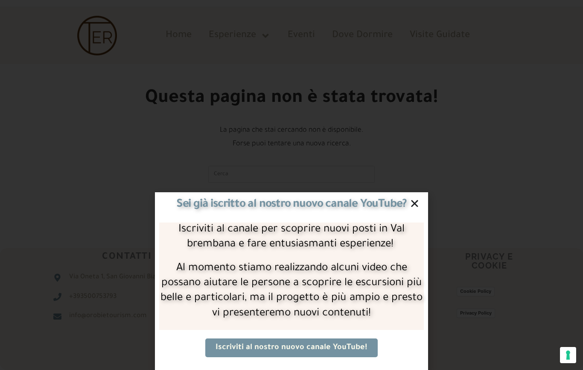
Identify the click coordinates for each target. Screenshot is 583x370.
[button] (415, 203)
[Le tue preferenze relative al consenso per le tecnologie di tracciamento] (568, 355)
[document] (291, 185)
